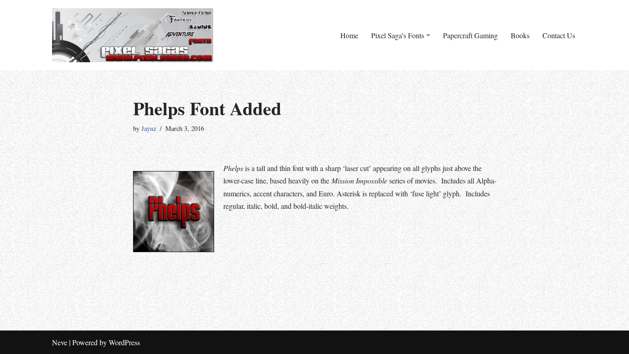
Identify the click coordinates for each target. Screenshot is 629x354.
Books (520, 35)
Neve (59, 342)
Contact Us (558, 35)
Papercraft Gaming (470, 35)
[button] (428, 35)
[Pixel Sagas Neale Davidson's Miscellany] (132, 35)
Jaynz (148, 128)
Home (349, 35)
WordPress (124, 342)
